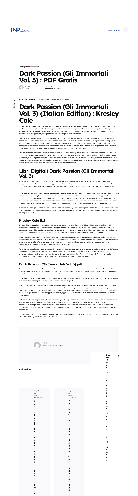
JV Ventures (115, 30)
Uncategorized (24, 67)
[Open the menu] (125, 29)
